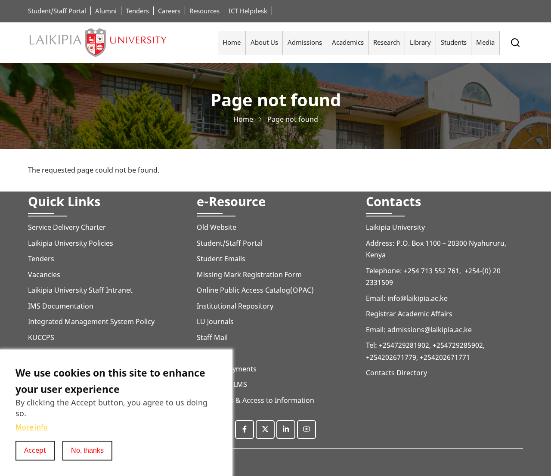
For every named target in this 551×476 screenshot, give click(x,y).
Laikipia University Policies (70, 243)
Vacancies (44, 274)
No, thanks (87, 450)
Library (420, 42)
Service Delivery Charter (67, 227)
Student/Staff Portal (57, 10)
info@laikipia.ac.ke (417, 298)
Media (485, 42)
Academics (348, 42)
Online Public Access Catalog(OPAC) (255, 290)
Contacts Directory (396, 372)
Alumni (106, 10)
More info (31, 427)
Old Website (216, 227)
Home (232, 42)
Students (454, 42)
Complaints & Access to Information (255, 400)
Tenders (137, 10)
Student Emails (221, 258)
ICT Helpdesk (248, 10)
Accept (35, 450)
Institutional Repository (235, 306)
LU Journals (215, 321)
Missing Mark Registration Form (249, 274)
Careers (169, 10)
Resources (204, 10)
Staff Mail (212, 337)
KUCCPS (41, 337)
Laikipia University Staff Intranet (80, 290)
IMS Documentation (60, 306)
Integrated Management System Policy (91, 321)
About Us (264, 42)
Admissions (305, 42)
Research (386, 42)
